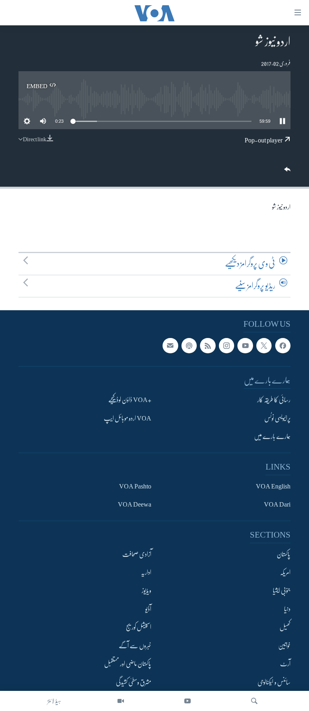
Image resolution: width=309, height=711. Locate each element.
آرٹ (285, 664)
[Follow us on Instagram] (226, 345)
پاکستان (283, 554)
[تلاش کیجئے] (254, 701)
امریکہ (285, 572)
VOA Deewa (134, 504)
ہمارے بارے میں (272, 436)
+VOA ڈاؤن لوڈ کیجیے (129, 400)
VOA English (273, 486)
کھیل (285, 627)
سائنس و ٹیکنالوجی (274, 682)
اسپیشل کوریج (138, 627)
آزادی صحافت (136, 554)
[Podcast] (189, 345)
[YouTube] (187, 701)
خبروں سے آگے (135, 646)
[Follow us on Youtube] (245, 345)
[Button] (286, 172)
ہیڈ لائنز (54, 701)
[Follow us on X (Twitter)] (264, 345)
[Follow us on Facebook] (282, 345)
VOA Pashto (135, 486)
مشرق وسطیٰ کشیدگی (133, 682)
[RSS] (207, 345)
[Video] (121, 701)
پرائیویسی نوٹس (277, 418)
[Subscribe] (170, 345)
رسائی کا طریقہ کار (273, 400)
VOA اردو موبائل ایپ (127, 418)
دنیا (287, 609)
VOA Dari (277, 504)
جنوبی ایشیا (281, 591)
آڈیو (148, 609)
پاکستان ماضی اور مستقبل (127, 664)
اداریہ (146, 572)
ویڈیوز (146, 591)
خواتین (284, 646)
